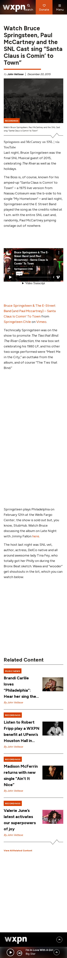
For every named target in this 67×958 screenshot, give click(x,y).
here (35, 536)
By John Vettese (13, 702)
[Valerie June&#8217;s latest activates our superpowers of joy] (52, 817)
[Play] (10, 952)
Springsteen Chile (17, 322)
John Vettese (15, 74)
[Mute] (19, 953)
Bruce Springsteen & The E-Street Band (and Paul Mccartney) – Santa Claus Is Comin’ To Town (30, 311)
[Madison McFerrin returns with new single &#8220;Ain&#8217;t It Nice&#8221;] (52, 773)
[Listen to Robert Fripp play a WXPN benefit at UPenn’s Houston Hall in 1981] (52, 729)
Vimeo (41, 322)
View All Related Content (18, 850)
